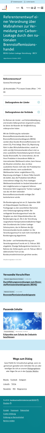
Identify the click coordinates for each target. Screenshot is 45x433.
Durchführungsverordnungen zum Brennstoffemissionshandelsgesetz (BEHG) (22, 283)
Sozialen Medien (32, 371)
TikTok (13, 384)
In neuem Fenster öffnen (27, 89)
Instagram (22, 380)
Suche (17, 8)
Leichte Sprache (30, 2)
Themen (28, 8)
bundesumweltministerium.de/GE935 (23, 400)
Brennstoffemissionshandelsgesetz (19, 294)
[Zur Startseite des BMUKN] (4, 7)
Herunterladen (10, 88)
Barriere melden (9, 421)
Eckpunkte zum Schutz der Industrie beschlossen (20, 335)
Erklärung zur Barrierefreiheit (13, 417)
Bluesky (6, 380)
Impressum (15, 410)
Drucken (6, 403)
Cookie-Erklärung (9, 414)
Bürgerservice (22, 389)
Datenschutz (24, 410)
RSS (14, 389)
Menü (39, 8)
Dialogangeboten (33, 368)
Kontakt (6, 410)
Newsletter (7, 389)
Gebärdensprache (17, 2)
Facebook (13, 380)
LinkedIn (6, 384)
